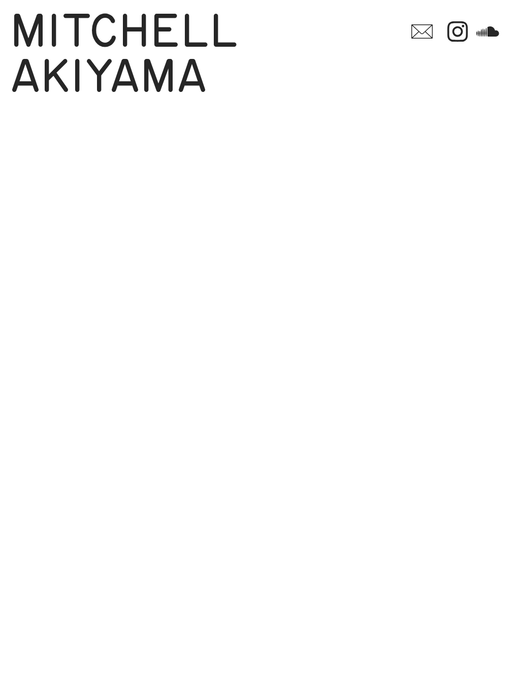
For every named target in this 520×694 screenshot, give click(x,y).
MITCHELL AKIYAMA (134, 55)
